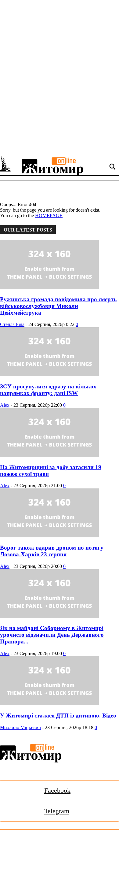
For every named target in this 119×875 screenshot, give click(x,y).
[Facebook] (25, 790)
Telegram (56, 811)
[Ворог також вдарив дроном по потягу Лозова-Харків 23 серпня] (59, 513)
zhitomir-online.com (25, 857)
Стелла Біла (12, 324)
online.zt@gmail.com (20, 864)
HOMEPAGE (49, 215)
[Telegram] (25, 811)
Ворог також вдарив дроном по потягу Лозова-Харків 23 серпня (51, 551)
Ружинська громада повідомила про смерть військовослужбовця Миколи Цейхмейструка (58, 306)
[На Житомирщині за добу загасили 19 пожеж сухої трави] (59, 433)
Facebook (57, 790)
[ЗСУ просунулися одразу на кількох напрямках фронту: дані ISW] (59, 352)
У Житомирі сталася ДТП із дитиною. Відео (58, 715)
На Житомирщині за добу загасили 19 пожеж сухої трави (50, 470)
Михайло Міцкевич (20, 727)
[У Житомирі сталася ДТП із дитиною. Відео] (59, 681)
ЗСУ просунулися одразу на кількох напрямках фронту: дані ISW (48, 389)
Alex (4, 405)
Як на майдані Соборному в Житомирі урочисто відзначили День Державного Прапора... (52, 635)
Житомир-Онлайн (50, 843)
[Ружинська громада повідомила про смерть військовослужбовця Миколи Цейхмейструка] (59, 265)
